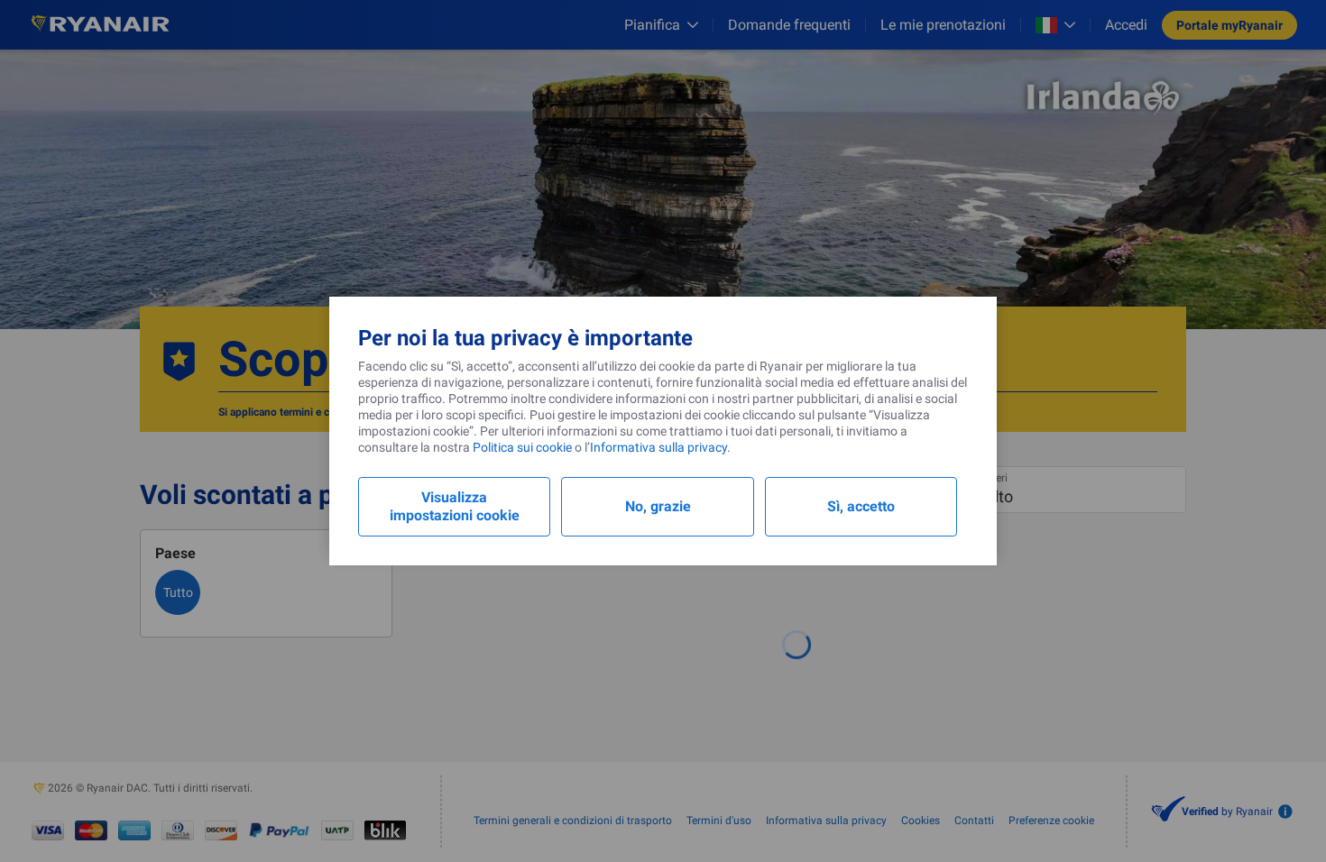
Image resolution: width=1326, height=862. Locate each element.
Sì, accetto (861, 506)
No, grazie (658, 506)
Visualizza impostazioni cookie (455, 506)
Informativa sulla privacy (658, 447)
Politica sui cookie (522, 447)
